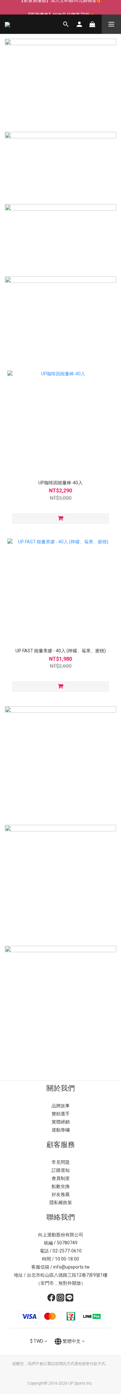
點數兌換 (61, 1186)
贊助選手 (61, 1113)
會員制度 (61, 1178)
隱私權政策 (60, 1202)
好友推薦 (61, 1194)
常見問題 (61, 1162)
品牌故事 (61, 1105)
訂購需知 (61, 1170)
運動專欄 (61, 1129)
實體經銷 (61, 1121)
